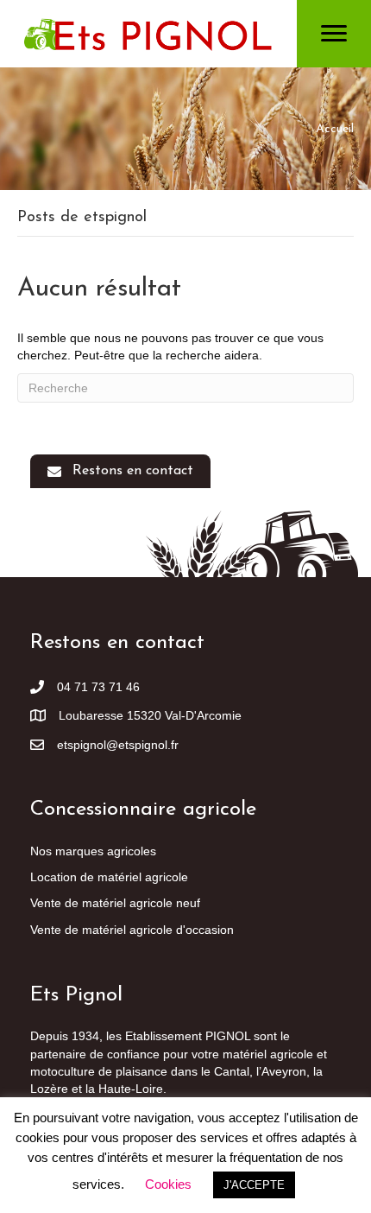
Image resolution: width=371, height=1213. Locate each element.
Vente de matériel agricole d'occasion (132, 930)
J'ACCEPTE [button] (254, 1184)
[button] (120, 471)
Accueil (335, 129)
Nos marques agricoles (93, 851)
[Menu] (334, 33)
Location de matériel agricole (109, 877)
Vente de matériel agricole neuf (115, 903)
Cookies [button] (168, 1184)
